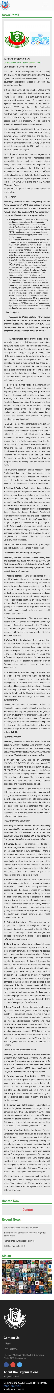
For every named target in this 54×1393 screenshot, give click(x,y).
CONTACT (16, 1386)
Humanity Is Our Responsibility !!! (19, 1241)
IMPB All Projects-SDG (14, 1246)
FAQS (6, 1386)
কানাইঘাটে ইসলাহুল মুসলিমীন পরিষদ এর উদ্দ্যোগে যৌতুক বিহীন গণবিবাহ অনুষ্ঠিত (25, 1234)
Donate (27, 1210)
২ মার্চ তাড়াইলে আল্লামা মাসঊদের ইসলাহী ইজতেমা (21, 1227)
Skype (8, 1343)
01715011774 (11, 1349)
